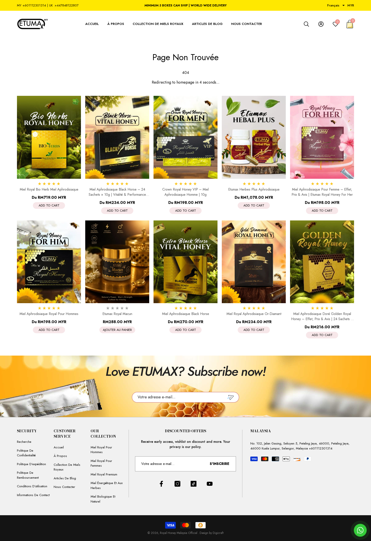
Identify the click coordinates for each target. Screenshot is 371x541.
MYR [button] (350, 5)
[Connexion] (321, 24)
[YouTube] (209, 484)
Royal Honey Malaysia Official (179, 533)
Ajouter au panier (117, 329)
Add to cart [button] (49, 205)
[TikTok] (193, 484)
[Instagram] (177, 484)
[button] (343, 5)
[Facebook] (161, 484)
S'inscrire (219, 463)
